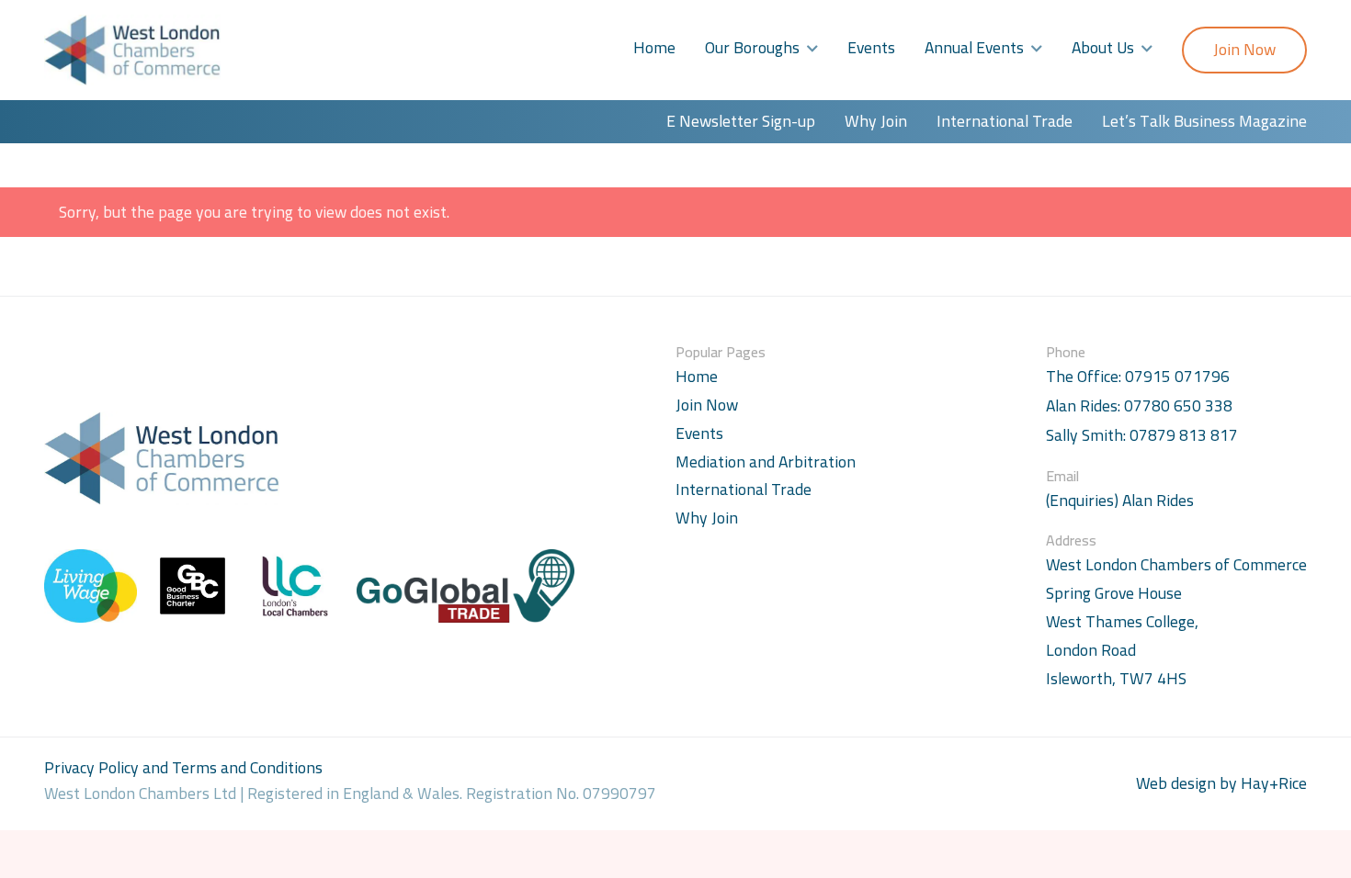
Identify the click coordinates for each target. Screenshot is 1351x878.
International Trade (1005, 121)
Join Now (1244, 49)
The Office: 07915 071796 (1138, 377)
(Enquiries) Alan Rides (1120, 501)
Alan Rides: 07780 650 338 (1139, 406)
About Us (1103, 47)
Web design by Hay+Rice (1221, 784)
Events (871, 47)
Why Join (876, 121)
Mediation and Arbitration (766, 461)
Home (654, 47)
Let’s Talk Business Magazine (1204, 121)
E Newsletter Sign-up (740, 121)
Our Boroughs (752, 47)
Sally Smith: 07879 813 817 (1142, 436)
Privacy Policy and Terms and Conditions (183, 767)
